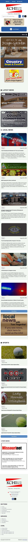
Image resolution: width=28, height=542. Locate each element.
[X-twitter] (25, 16)
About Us (7, 1)
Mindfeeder (25, 539)
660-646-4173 (19, 1)
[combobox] (10, 16)
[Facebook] (23, 16)
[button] (24, 34)
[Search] (20, 16)
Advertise (13, 1)
